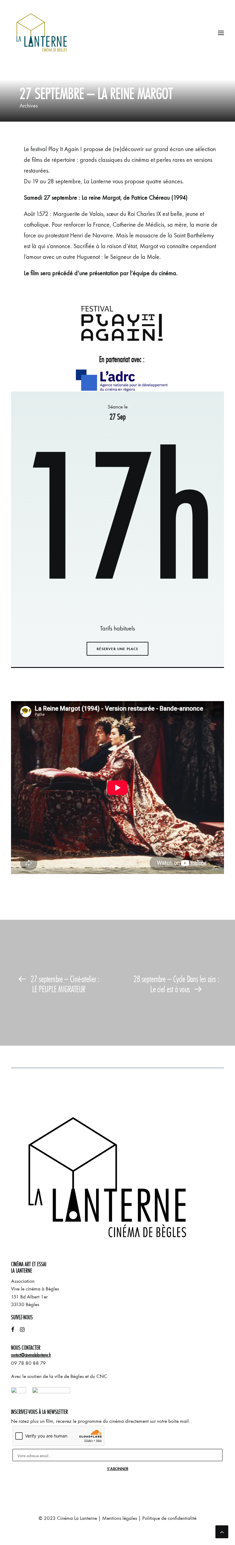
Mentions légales (119, 1518)
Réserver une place (117, 648)
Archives (29, 105)
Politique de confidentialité (169, 1518)
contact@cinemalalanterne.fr (31, 1355)
